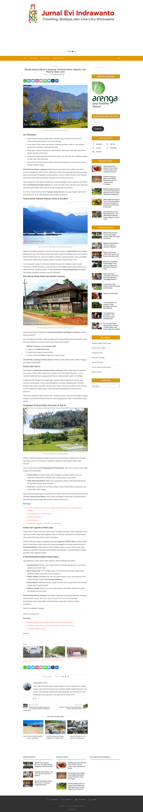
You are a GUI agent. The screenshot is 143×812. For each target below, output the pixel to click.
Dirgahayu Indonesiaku (110, 293)
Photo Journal (96, 372)
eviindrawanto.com (58, 74)
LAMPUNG (55, 66)
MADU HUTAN (97, 362)
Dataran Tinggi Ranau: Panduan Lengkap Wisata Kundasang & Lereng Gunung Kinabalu (33, 660)
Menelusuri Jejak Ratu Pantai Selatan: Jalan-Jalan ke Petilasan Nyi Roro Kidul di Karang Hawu (110, 265)
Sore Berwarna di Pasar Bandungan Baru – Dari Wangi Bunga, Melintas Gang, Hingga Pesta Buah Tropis (111, 215)
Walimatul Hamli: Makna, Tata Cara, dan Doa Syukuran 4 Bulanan (111, 245)
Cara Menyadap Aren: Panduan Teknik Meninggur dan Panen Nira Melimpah (110, 305)
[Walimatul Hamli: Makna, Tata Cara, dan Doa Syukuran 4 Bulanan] (97, 245)
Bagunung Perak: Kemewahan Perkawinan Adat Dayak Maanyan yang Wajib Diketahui (111, 276)
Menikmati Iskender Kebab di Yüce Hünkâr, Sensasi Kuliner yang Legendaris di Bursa (110, 169)
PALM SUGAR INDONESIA (101, 367)
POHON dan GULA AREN (58, 58)
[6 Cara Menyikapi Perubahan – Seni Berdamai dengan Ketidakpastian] (97, 315)
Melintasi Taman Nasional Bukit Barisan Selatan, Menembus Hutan (50, 626)
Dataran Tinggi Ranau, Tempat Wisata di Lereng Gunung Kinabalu (50, 622)
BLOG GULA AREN (99, 348)
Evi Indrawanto (69, 806)
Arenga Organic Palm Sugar (101, 343)
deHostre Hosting (98, 358)
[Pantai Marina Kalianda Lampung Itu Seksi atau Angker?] (55, 727)
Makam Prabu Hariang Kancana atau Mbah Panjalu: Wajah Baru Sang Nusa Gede (111, 235)
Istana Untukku (32, 520)
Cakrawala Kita (97, 353)
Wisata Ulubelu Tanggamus (74, 658)
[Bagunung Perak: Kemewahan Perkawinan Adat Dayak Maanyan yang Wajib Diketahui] (97, 276)
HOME (24, 58)
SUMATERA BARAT (34, 517)
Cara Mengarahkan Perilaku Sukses (39, 514)
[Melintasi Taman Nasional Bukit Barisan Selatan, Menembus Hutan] (55, 652)
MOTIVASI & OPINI (45, 58)
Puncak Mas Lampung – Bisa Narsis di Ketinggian (44, 523)
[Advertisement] (71, 37)
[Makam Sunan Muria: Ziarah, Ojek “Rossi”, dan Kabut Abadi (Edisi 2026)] (97, 255)
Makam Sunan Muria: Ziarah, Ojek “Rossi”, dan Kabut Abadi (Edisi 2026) (111, 254)
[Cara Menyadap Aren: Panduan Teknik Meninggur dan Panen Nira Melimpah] (97, 305)
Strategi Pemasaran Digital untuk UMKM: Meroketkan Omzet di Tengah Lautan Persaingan (110, 180)
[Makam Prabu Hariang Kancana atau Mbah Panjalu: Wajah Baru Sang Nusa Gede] (97, 235)
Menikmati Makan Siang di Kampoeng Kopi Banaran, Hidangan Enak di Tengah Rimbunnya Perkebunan (111, 191)
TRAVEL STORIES (33, 58)
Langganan (98, 129)
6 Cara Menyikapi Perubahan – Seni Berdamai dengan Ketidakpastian (109, 315)
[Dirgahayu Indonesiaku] (97, 296)
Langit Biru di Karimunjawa (36, 629)
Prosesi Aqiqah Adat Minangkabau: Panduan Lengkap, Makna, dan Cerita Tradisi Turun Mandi (111, 326)
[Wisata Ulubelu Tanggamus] (77, 652)
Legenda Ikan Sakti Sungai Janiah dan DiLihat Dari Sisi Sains (111, 286)
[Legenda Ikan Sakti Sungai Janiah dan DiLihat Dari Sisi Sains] (97, 286)
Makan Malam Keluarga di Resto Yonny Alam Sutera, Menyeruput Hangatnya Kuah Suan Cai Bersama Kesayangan (111, 203)
